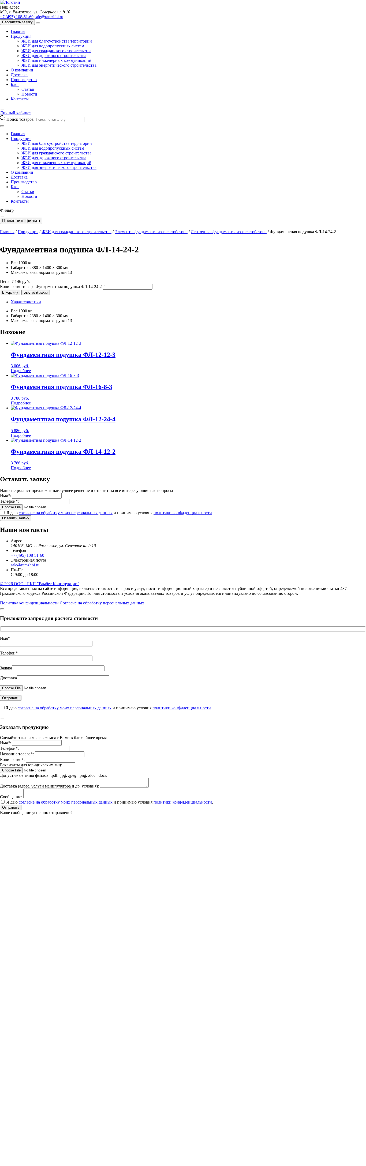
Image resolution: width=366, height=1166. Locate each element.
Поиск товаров (20, 119)
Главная (18, 31)
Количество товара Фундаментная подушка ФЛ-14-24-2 (51, 286)
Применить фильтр (21, 220)
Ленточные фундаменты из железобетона (229, 231)
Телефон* (9, 653)
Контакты (20, 99)
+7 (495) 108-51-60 (16, 16)
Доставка (19, 75)
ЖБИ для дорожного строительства (53, 55)
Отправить (10, 807)
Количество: (12, 759)
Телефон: (9, 501)
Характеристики (26, 302)
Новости (29, 94)
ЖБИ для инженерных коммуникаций (56, 60)
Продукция (21, 36)
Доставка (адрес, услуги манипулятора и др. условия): (49, 786)
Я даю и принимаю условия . (109, 512)
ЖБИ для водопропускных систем (52, 46)
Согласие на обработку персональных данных (102, 603)
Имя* (5, 638)
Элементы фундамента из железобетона (151, 231)
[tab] (188, 302)
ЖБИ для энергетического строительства (58, 65)
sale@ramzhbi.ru (49, 16)
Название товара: (17, 754)
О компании (22, 70)
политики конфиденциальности (183, 512)
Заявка (6, 668)
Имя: (5, 495)
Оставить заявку (15, 518)
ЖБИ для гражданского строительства (56, 50)
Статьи (27, 89)
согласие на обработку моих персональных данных (66, 512)
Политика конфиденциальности (29, 603)
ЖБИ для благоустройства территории (56, 41)
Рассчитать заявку (17, 22)
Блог (15, 84)
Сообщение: (11, 796)
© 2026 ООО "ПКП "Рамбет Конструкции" (39, 583)
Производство (24, 79)
